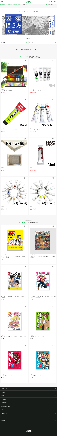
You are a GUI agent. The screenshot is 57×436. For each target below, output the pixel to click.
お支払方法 (3, 399)
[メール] (55, 2)
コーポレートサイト (5, 416)
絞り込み (3, 42)
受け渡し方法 (4, 402)
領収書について (4, 413)
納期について (4, 409)
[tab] (14, 42)
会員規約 (3, 392)
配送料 (2, 395)
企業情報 (3, 420)
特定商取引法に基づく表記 (6, 406)
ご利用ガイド (50, 4)
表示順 (31, 42)
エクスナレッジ (22, 57)
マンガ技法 (22, 222)
